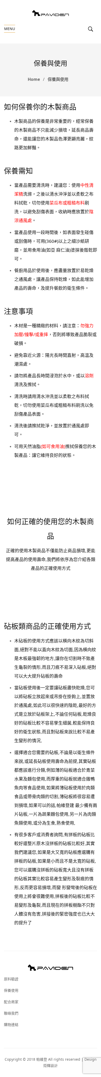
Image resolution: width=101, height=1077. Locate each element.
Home (34, 79)
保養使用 (11, 990)
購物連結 (11, 1024)
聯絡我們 (11, 1013)
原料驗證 (11, 978)
